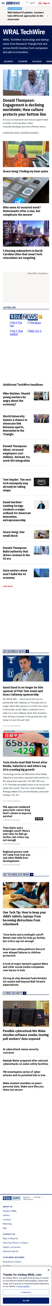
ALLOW (26, 1300)
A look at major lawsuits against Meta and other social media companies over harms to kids (25, 967)
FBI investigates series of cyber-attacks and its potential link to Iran (24, 1073)
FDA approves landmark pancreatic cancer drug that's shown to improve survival (17, 811)
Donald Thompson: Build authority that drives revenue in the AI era (16, 553)
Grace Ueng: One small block (14, 534)
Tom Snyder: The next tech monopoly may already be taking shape (17, 484)
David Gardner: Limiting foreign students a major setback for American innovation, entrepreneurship (17, 511)
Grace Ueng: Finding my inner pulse (25, 171)
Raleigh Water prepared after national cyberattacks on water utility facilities (25, 1062)
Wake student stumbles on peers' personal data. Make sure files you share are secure (23, 1086)
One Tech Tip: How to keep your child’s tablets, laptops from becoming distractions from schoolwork (24, 918)
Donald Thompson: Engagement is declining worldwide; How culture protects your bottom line (24, 107)
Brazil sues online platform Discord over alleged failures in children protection (24, 952)
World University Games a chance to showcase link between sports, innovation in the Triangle (15, 425)
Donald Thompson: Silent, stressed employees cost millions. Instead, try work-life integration (16, 453)
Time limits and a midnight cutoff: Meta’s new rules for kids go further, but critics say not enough (16, 834)
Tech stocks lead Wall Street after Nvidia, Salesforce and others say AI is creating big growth (25, 765)
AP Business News (14, 651)
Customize (26, 1292)
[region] (26, 1286)
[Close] (48, 1270)
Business (8, 61)
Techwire (22, 61)
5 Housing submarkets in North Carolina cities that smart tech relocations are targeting (23, 254)
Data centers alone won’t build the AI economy (15, 574)
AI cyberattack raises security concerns (20, 1051)
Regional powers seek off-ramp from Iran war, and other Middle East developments (17, 856)
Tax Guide (37, 61)
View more (8, 586)
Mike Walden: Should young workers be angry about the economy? (16, 398)
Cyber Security (13, 993)
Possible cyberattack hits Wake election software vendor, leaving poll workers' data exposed (26, 1035)
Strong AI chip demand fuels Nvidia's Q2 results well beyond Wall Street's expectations (25, 981)
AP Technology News (16, 874)
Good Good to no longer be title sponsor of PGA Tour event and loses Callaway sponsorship (23, 691)
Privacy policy (23, 1286)
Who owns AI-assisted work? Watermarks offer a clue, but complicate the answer (22, 211)
